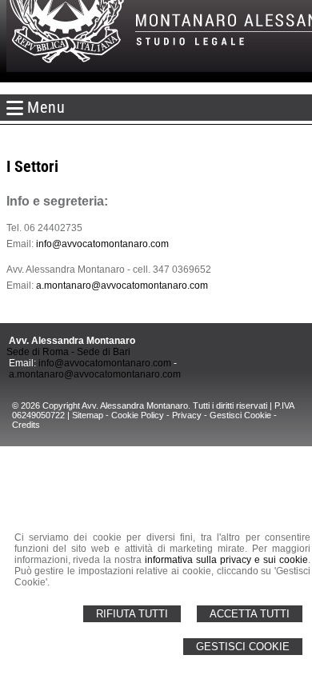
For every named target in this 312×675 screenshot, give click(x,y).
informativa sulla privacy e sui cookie (226, 559)
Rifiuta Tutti (132, 614)
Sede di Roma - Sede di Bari (68, 351)
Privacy (187, 415)
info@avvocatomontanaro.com (102, 244)
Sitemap (87, 415)
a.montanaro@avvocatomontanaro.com (122, 285)
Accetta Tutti (250, 614)
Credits (26, 424)
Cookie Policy (137, 415)
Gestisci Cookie (243, 647)
